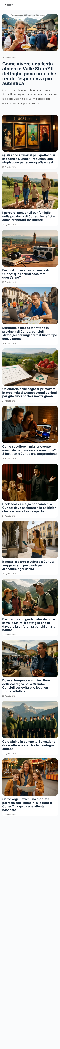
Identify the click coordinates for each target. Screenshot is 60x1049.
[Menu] (55, 5)
